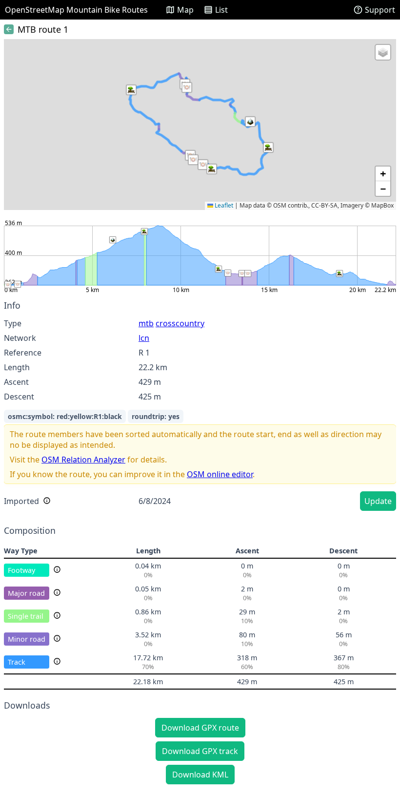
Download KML (200, 774)
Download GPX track (200, 751)
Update (378, 501)
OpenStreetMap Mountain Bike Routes (76, 9)
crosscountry (180, 323)
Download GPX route (200, 727)
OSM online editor (220, 474)
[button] (268, 147)
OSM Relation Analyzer (83, 459)
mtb (146, 323)
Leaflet (223, 205)
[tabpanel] (200, 407)
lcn (144, 338)
